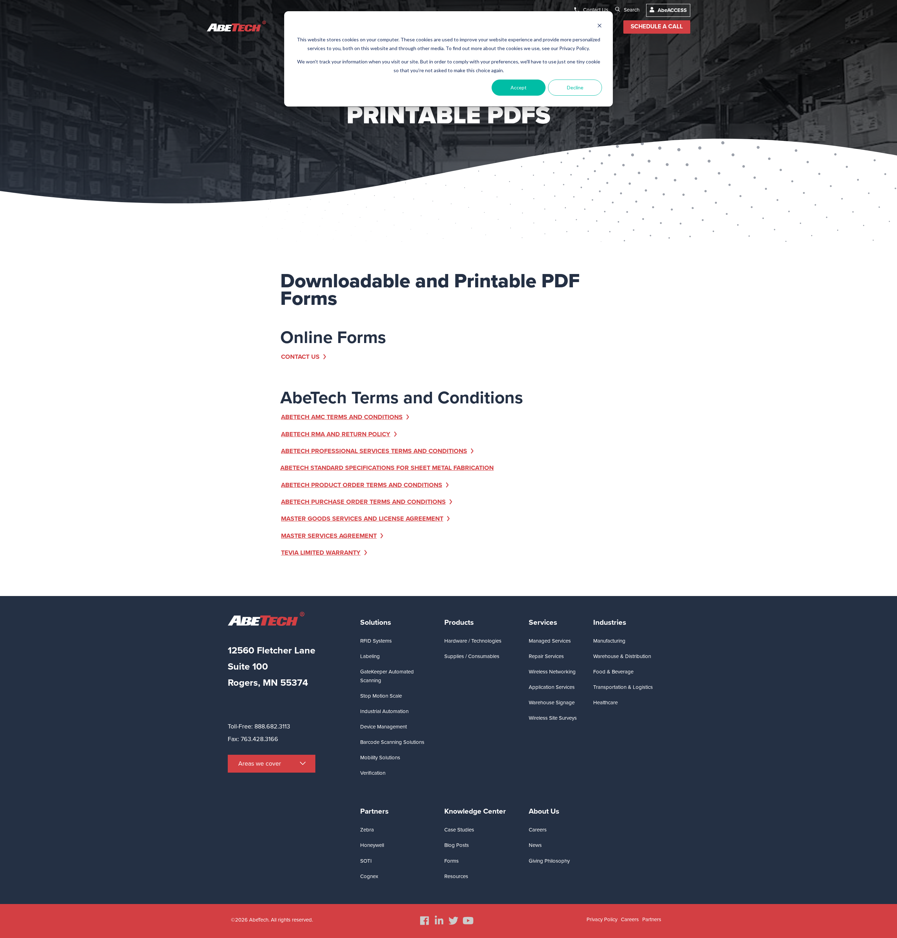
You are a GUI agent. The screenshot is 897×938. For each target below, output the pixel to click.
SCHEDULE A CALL (657, 26)
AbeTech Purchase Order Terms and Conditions (363, 502)
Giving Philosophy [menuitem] (549, 861)
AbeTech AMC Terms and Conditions (342, 417)
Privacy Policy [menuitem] (602, 919)
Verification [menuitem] (372, 773)
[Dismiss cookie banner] (599, 26)
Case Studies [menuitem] (459, 830)
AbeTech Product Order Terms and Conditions (361, 485)
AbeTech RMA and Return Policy (335, 434)
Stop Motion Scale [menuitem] (381, 696)
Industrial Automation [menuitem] (384, 711)
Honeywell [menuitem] (372, 845)
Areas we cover (259, 763)
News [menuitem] (535, 845)
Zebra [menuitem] (367, 830)
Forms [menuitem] (451, 861)
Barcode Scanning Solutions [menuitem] (392, 742)
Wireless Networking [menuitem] (552, 672)
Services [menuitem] (543, 622)
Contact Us (595, 10)
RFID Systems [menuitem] (376, 641)
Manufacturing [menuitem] (609, 641)
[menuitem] (424, 921)
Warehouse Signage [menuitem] (552, 702)
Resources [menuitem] (456, 876)
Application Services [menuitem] (552, 687)
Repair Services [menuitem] (546, 656)
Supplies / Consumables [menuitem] (471, 656)
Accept (519, 87)
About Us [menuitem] (544, 811)
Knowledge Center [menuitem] (475, 811)
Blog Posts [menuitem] (456, 845)
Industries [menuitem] (609, 622)
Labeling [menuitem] (370, 656)
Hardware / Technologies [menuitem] (472, 641)
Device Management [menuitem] (383, 727)
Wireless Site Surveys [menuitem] (553, 718)
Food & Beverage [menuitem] (613, 672)
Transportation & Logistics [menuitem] (623, 687)
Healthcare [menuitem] (605, 702)
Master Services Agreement (329, 536)
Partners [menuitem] (374, 811)
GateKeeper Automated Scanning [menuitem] (387, 676)
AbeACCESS (672, 10)
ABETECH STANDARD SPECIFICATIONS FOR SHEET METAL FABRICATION (387, 468)
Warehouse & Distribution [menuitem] (622, 656)
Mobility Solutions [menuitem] (380, 757)
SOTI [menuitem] (366, 861)
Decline (575, 87)
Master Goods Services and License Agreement (362, 518)
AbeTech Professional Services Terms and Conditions (374, 451)
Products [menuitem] (459, 622)
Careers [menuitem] (538, 830)
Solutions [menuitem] (375, 622)
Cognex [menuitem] (369, 876)
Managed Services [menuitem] (550, 641)
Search (631, 10)
